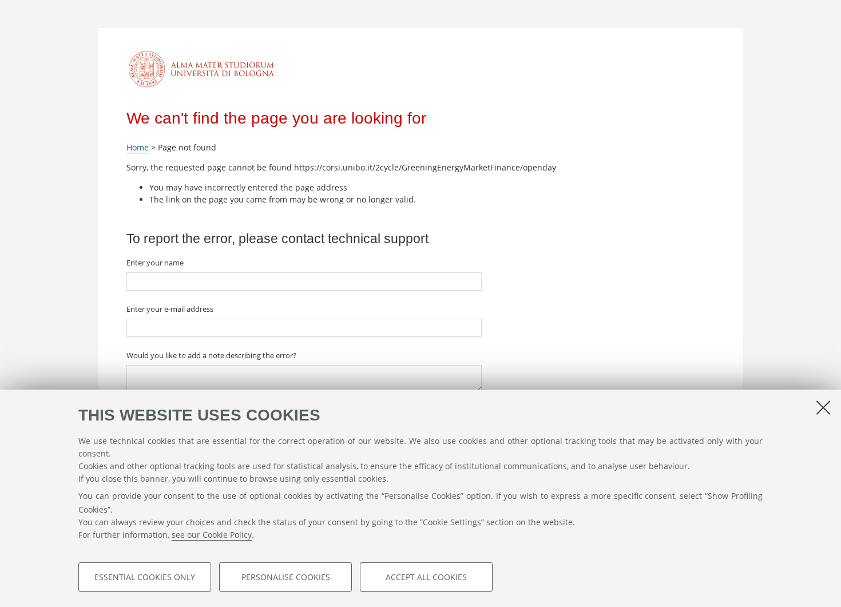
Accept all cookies (426, 576)
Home (137, 147)
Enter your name (155, 262)
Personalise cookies (285, 576)
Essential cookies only (144, 576)
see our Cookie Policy (212, 534)
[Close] (823, 407)
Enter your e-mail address (169, 309)
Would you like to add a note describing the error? (211, 355)
